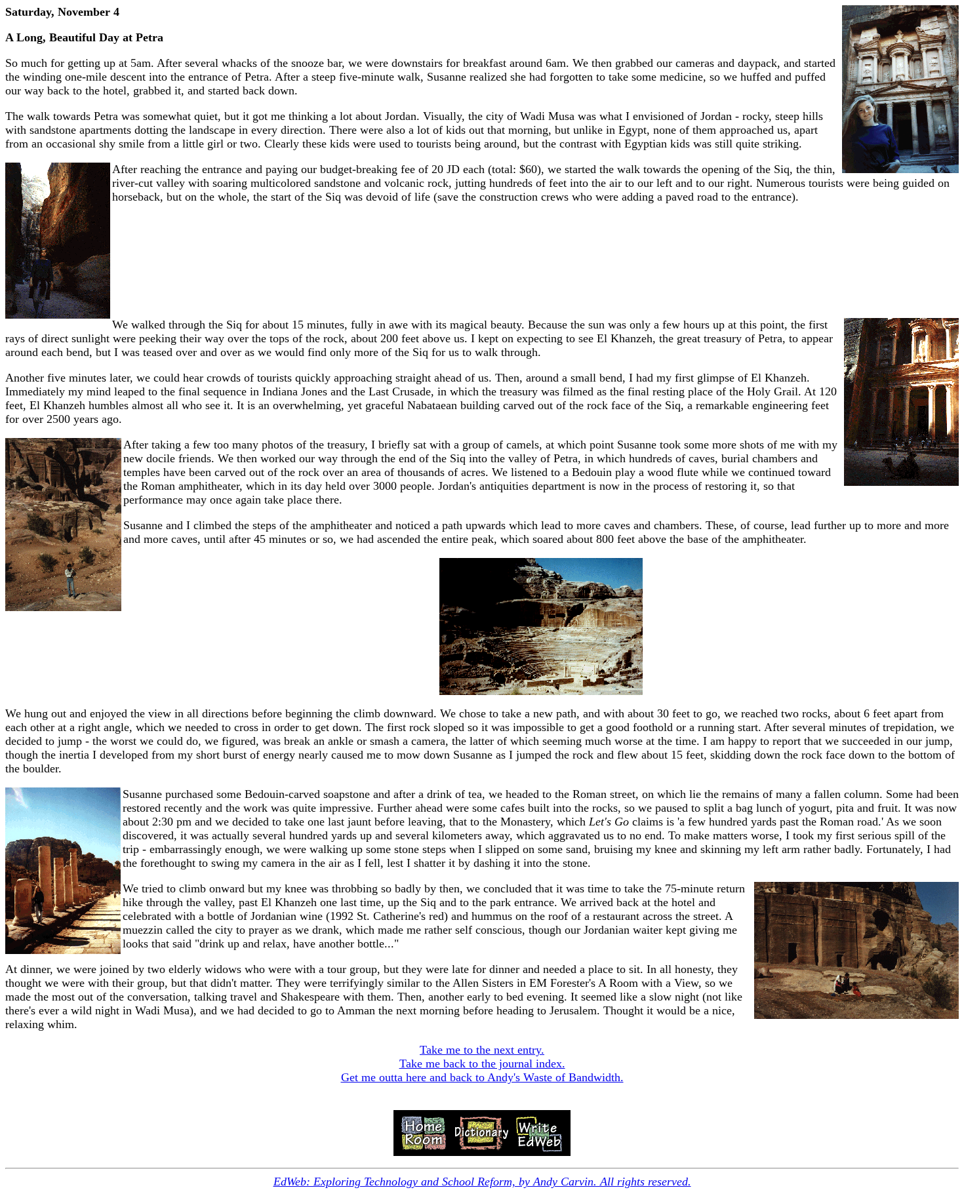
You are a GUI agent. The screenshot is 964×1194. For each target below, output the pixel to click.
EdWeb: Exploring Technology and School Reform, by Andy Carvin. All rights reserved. (482, 1181)
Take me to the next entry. (482, 1049)
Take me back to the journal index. (482, 1063)
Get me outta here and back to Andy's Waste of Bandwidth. (482, 1077)
